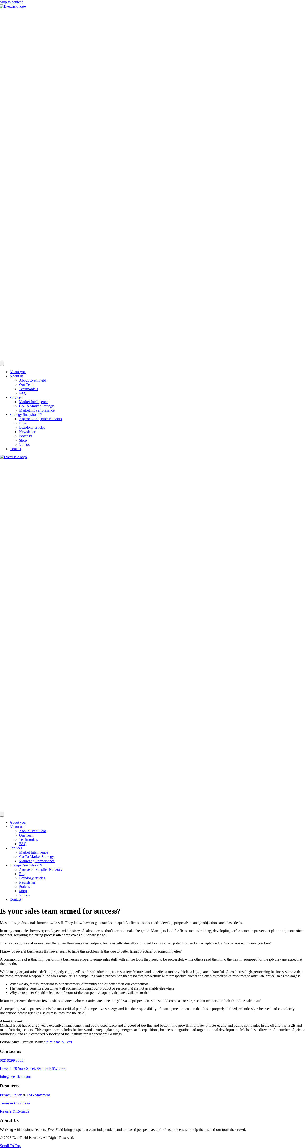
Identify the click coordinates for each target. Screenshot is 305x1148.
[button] (10, 1146)
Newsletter (27, 432)
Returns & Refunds (14, 1111)
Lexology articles (32, 427)
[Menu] (2, 363)
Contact (15, 449)
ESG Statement (38, 1095)
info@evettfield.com (15, 1077)
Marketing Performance (37, 410)
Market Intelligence (33, 402)
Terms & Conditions (15, 1103)
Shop (23, 440)
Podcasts (25, 436)
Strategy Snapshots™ (26, 415)
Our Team (26, 385)
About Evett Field (32, 380)
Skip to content (11, 2)
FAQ (23, 393)
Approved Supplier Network (40, 419)
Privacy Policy (11, 1095)
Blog (22, 423)
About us (16, 376)
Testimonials (28, 389)
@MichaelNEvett (59, 1042)
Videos (24, 445)
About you (18, 372)
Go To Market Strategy (36, 406)
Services (16, 397)
